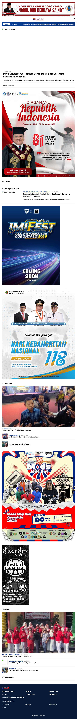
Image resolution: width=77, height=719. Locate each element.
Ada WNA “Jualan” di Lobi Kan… (19, 445)
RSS (5, 707)
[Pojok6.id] (38, 19)
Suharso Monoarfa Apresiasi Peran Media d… (17, 431)
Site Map (4, 694)
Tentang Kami (30, 694)
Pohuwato (20, 661)
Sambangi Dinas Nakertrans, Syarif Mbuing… (24, 670)
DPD (10, 661)
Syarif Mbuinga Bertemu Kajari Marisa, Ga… (23, 663)
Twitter (29, 704)
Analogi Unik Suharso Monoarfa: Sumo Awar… (24, 437)
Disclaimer (53, 694)
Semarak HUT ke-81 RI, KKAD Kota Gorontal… (17, 656)
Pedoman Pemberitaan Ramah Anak (13, 697)
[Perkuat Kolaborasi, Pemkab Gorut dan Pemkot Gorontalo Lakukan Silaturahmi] (38, 48)
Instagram (54, 704)
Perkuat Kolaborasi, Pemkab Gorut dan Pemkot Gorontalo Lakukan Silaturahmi (33, 75)
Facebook (6, 704)
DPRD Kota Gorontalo (8, 655)
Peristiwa (10, 429)
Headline (36, 192)
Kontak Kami (53, 691)
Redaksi (28, 691)
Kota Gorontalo (44, 192)
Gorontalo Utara (28, 192)
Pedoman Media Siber (8, 691)
